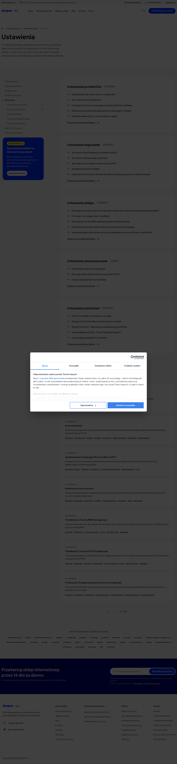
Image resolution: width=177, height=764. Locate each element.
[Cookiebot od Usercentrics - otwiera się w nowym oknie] (132, 357)
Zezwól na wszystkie (125, 405)
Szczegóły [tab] (74, 366)
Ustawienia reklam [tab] (103, 366)
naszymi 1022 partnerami (52, 378)
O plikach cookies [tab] (132, 366)
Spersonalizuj (86, 405)
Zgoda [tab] (45, 366)
